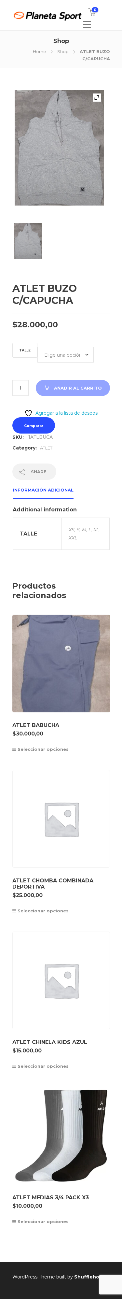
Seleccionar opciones (43, 749)
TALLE (25, 350)
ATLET (46, 447)
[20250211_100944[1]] (28, 244)
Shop (63, 51)
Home (39, 51)
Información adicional (43, 489)
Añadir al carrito (78, 388)
